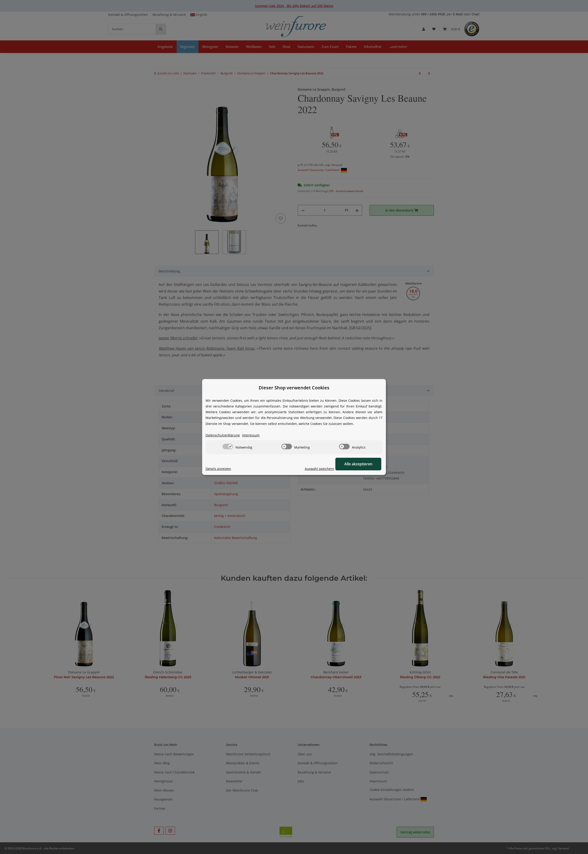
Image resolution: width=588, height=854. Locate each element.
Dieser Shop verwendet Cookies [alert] (294, 388)
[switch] (228, 446)
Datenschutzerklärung (223, 435)
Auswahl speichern (319, 468)
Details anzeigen (218, 468)
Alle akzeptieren (358, 463)
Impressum (251, 435)
